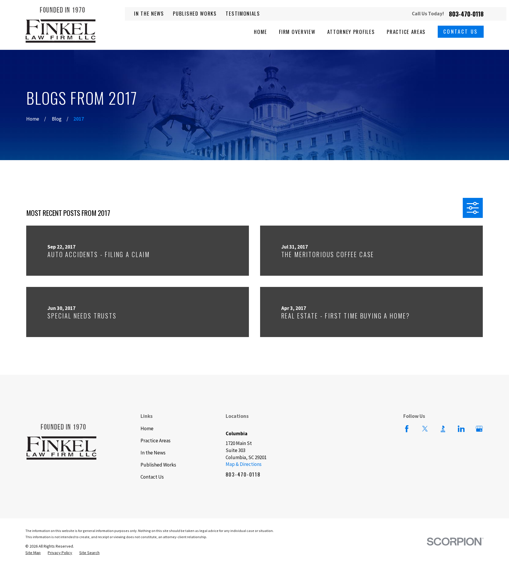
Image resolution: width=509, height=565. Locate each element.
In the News (149, 13)
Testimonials (243, 13)
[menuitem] (33, 553)
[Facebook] (406, 428)
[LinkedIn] (461, 428)
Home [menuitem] (260, 31)
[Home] (60, 25)
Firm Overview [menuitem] (297, 31)
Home (147, 428)
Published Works (195, 13)
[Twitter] (425, 428)
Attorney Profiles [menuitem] (351, 31)
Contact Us (460, 31)
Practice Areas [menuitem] (406, 31)
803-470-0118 (466, 14)
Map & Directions (244, 464)
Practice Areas (156, 440)
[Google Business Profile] (479, 428)
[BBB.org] (443, 428)
